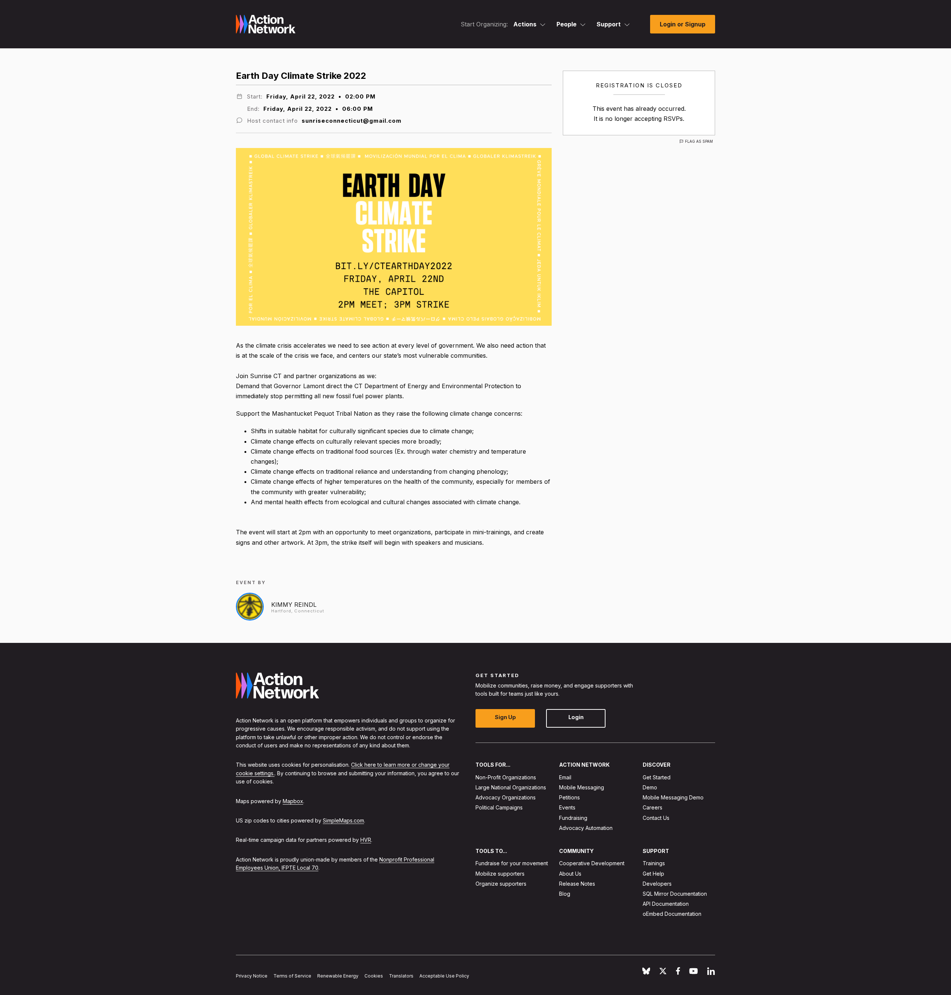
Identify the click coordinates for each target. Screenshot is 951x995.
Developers (657, 883)
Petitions (569, 798)
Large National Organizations (511, 787)
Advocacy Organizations (506, 798)
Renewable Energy (337, 976)
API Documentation (666, 904)
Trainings (654, 863)
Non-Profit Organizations (506, 777)
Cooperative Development (591, 863)
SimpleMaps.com (343, 820)
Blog (564, 894)
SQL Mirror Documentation (675, 894)
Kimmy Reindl (294, 604)
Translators (401, 976)
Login (576, 717)
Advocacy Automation (586, 828)
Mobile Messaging (581, 787)
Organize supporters (501, 883)
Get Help (653, 873)
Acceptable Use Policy (444, 976)
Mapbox (293, 801)
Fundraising (573, 818)
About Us (570, 873)
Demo (650, 787)
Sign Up (505, 717)
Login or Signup (682, 24)
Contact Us (656, 818)
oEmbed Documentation (672, 914)
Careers (652, 808)
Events (567, 808)
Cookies (373, 976)
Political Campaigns (499, 808)
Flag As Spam (699, 141)
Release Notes (577, 883)
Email (565, 777)
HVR (365, 840)
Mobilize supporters (500, 873)
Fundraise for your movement (512, 863)
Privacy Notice (251, 976)
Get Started (657, 777)
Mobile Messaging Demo (673, 798)
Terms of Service (292, 976)
